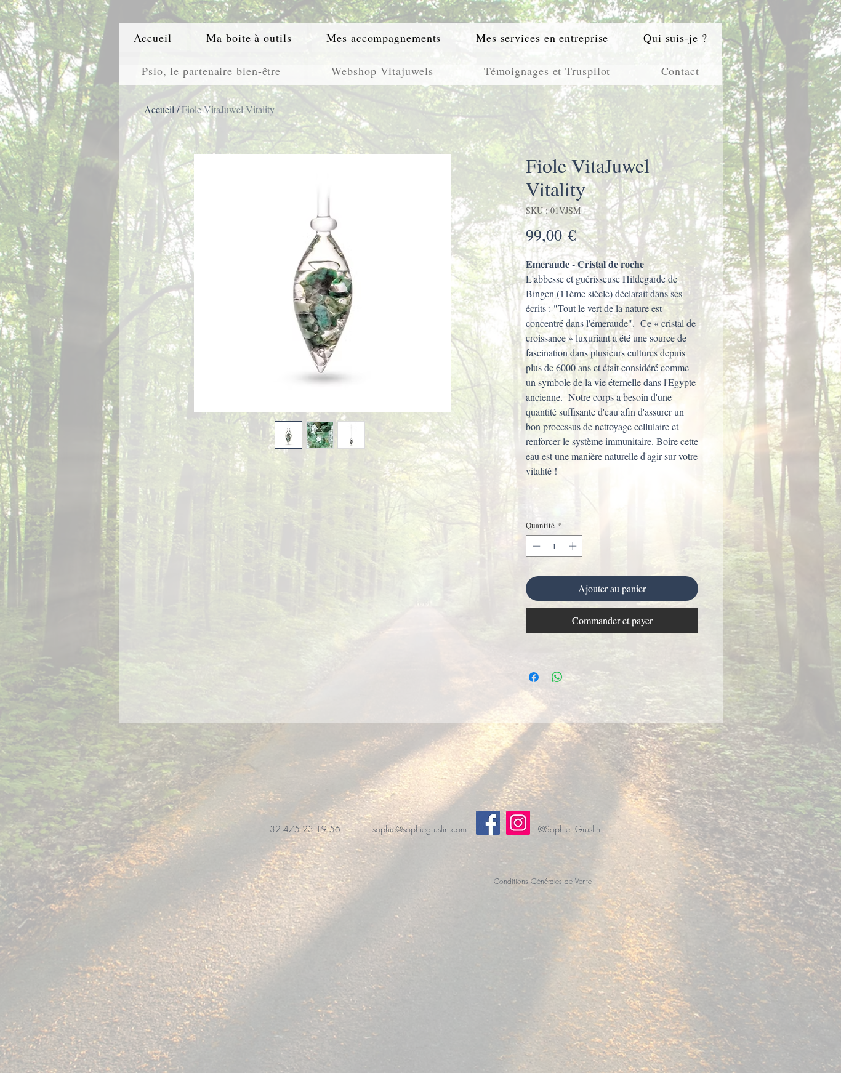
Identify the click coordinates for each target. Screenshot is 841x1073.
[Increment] (573, 546)
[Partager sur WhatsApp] (557, 677)
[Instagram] (518, 823)
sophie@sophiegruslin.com (419, 829)
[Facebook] (488, 823)
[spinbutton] (554, 546)
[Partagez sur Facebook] (533, 677)
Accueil (159, 109)
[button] (249, 37)
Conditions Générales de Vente (543, 881)
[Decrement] (535, 546)
